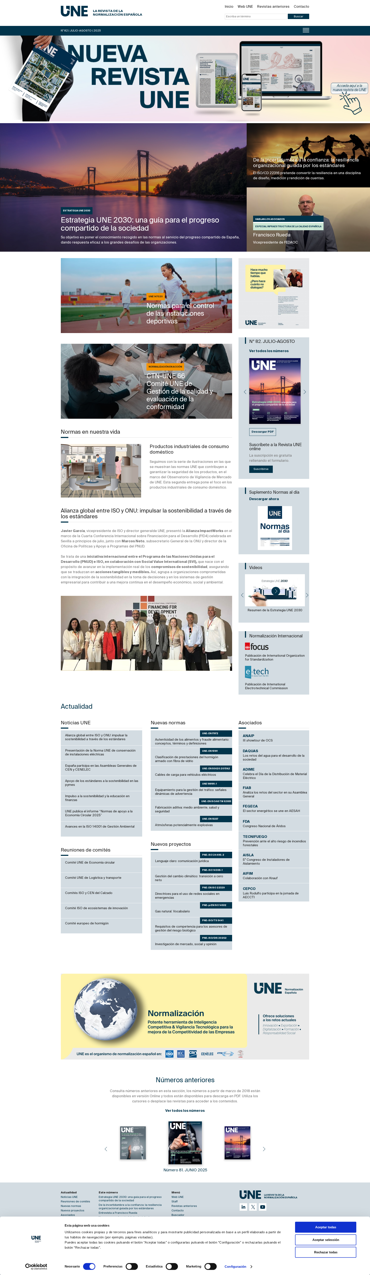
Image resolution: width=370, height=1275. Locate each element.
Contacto (301, 7)
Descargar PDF (263, 431)
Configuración (235, 1266)
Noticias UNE (69, 1197)
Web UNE (245, 7)
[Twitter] (253, 1207)
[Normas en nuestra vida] (101, 471)
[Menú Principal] (306, 30)
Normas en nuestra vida (90, 432)
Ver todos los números (269, 351)
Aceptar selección (325, 1240)
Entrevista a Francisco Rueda (118, 1213)
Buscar (298, 16)
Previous (245, 392)
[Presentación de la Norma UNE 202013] (275, 590)
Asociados (68, 1215)
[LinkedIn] (243, 1207)
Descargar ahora (264, 499)
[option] (274, 293)
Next (305, 392)
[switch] (132, 1266)
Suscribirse (261, 469)
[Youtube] (262, 1207)
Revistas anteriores (273, 7)
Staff (175, 1201)
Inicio (229, 7)
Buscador (178, 1215)
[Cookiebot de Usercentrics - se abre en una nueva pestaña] (36, 1266)
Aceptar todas (325, 1227)
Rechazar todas (325, 1252)
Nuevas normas (71, 1206)
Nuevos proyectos (72, 1210)
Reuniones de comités (75, 1201)
